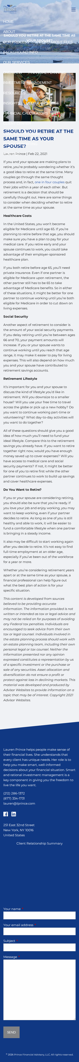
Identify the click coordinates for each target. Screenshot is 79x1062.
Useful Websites (42, 103)
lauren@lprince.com (19, 803)
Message (26, 957)
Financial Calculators (25, 113)
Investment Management (27, 83)
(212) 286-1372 (14, 793)
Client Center (17, 124)
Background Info (20, 52)
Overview (12, 73)
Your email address (34, 925)
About (9, 32)
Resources (14, 93)
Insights (11, 103)
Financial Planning (47, 73)
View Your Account (22, 134)
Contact (11, 154)
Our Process (16, 42)
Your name (28, 909)
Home (8, 22)
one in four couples (49, 182)
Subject (25, 941)
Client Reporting (20, 144)
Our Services (16, 62)
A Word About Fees (54, 42)
